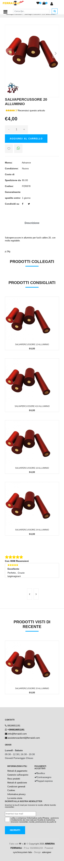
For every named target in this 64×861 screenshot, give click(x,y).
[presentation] (29, 594)
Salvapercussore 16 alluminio (32, 468)
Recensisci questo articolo (31, 110)
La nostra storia (14, 798)
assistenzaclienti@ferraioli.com (24, 737)
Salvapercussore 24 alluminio (32, 530)
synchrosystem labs (22, 852)
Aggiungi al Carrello (26, 138)
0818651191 (13, 725)
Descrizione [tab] (32, 223)
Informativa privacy (16, 794)
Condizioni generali (16, 786)
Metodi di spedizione (17, 782)
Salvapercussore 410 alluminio (32, 406)
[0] (37, 3)
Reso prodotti (13, 778)
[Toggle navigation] (5, 11)
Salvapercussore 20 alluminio (32, 688)
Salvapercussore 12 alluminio (32, 344)
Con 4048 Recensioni (17, 561)
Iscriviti (15, 830)
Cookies (11, 790)
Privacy (46, 818)
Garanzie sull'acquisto (17, 775)
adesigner (46, 852)
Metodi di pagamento (17, 771)
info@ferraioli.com (17, 733)
